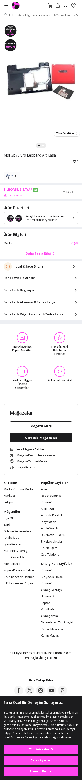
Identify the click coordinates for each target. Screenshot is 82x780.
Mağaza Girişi (41, 426)
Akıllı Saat (47, 509)
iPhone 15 (47, 570)
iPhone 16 (47, 596)
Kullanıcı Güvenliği (16, 551)
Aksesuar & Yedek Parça (56, 15)
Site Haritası (12, 564)
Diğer (74, 243)
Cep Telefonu (50, 554)
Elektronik (15, 15)
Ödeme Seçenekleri (17, 531)
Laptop (45, 603)
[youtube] (51, 693)
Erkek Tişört (49, 548)
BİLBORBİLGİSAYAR (18, 190)
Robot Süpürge (51, 496)
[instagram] (40, 693)
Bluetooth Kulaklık (53, 535)
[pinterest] (62, 693)
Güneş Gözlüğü (51, 590)
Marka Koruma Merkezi (20, 489)
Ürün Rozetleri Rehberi (19, 577)
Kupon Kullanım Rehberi (20, 570)
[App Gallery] (53, 667)
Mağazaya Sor (15, 195)
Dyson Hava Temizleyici (57, 622)
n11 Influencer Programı (20, 583)
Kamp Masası (50, 635)
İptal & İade (11, 538)
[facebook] (18, 693)
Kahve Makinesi (52, 629)
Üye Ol (8, 518)
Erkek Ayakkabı (51, 541)
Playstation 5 (50, 522)
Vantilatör (47, 609)
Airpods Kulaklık (52, 515)
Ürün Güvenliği (14, 557)
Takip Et (68, 192)
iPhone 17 (47, 583)
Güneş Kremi (50, 616)
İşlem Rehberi (13, 544)
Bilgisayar (31, 15)
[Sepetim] (50, 5)
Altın (44, 489)
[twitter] (29, 693)
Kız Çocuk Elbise (52, 577)
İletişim (8, 502)
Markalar (10, 496)
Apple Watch (49, 528)
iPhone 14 (47, 502)
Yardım (8, 525)
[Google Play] (27, 667)
